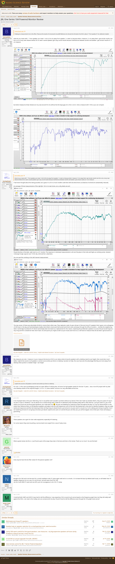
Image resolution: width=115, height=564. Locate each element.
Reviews (16, 6)
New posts (3, 9)
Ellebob (108, 540)
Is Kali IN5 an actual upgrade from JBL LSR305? (21, 539)
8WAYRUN (65, 562)
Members (60, 6)
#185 (112, 398)
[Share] (109, 28)
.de (11, 188)
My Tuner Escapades (60, 352)
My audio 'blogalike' (18, 352)
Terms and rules (96, 558)
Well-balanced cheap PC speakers (17, 521)
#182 (112, 172)
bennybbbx (8, 535)
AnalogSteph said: (19, 31)
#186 (112, 416)
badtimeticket (9, 540)
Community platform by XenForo (48, 561)
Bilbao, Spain (9, 434)
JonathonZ (8, 545)
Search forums (11, 9)
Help (110, 558)
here (78, 13)
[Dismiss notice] (112, 13)
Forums (34, 6)
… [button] (9, 24)
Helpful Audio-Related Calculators (46, 352)
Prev (4, 24)
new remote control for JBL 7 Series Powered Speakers (24, 544)
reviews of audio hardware (31, 13)
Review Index (25, 6)
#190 (112, 494)
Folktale (8, 522)
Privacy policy (104, 558)
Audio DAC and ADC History (30, 352)
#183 (112, 356)
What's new (42, 6)
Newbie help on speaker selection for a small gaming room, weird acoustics (31, 526)
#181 (112, 28)
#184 (112, 378)
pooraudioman (9, 528)
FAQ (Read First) (7, 6)
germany (10, 46)
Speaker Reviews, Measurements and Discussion (28, 522)
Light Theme (5, 558)
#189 (112, 475)
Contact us (88, 558)
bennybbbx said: (19, 175)
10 (16, 24)
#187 (112, 438)
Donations (52, 6)
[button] (47, 6)
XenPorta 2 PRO (50, 562)
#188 (112, 457)
